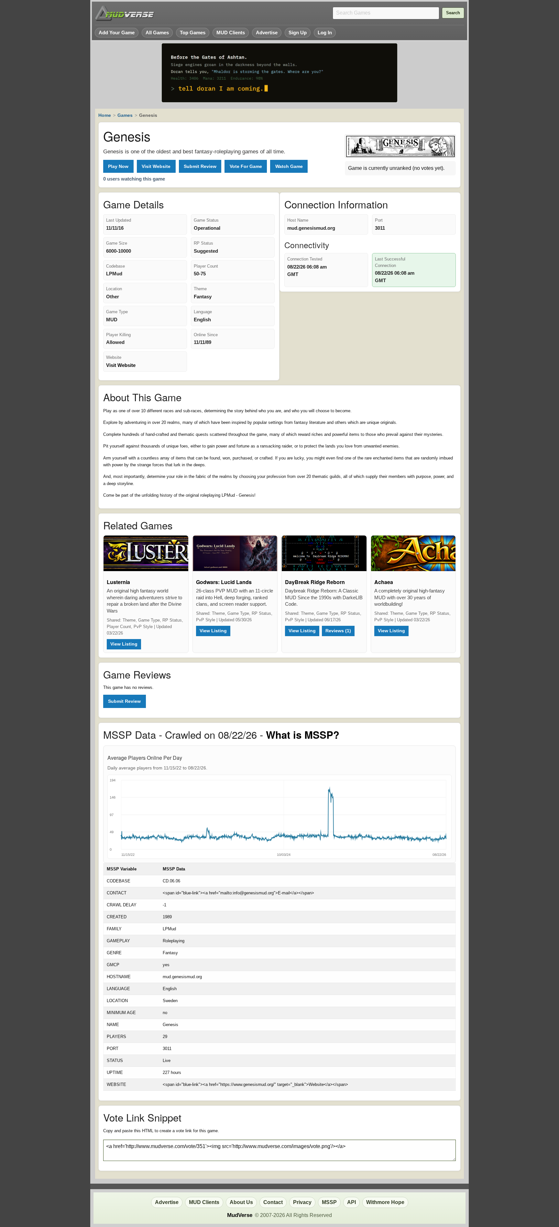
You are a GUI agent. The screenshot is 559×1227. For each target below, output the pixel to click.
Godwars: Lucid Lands (224, 582)
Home (104, 115)
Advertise (267, 32)
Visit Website (156, 166)
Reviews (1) (338, 630)
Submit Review (200, 166)
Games (125, 115)
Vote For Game (246, 166)
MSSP (329, 1202)
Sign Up (298, 32)
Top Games (192, 32)
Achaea (383, 582)
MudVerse (239, 1215)
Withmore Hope (385, 1202)
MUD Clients (230, 32)
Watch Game (289, 166)
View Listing (123, 644)
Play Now (118, 166)
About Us (241, 1202)
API (351, 1202)
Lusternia (118, 582)
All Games (157, 32)
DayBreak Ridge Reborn (315, 582)
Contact (273, 1202)
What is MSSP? (302, 734)
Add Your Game (117, 32)
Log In (325, 32)
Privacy (302, 1202)
